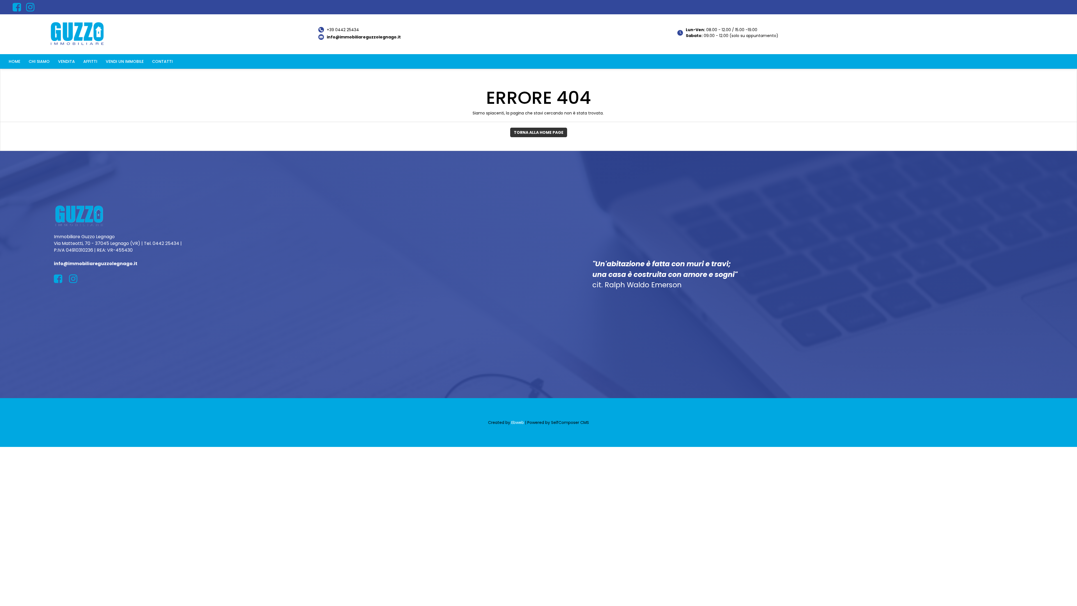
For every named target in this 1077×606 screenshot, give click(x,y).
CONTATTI (162, 61)
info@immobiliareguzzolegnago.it (364, 37)
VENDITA (66, 61)
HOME (14, 61)
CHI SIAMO (39, 61)
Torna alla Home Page (538, 132)
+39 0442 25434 (343, 30)
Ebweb (517, 422)
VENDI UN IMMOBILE (125, 61)
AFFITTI (90, 61)
